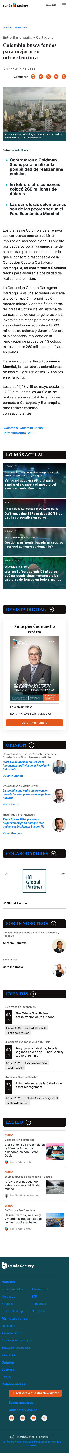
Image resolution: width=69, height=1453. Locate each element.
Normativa (38, 1311)
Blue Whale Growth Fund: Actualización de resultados (34, 1015)
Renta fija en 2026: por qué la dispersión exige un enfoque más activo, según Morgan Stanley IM (23, 823)
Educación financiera (16, 1347)
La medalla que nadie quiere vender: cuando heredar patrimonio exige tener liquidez (27, 794)
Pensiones (39, 1304)
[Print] (56, 76)
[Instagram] (22, 1418)
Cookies (31, 1445)
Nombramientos (12, 1289)
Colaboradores (27, 853)
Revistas (9, 1355)
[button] (32, 1437)
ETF (34, 1296)
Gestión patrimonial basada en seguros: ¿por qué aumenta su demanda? (34, 544)
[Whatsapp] (64, 76)
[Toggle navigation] (64, 4)
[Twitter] (48, 76)
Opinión (16, 745)
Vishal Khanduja (12, 833)
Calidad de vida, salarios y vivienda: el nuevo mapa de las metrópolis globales (24, 1218)
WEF (31, 433)
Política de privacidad (47, 1441)
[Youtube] (33, 1418)
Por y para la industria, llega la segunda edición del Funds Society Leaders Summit (39, 1051)
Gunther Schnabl (13, 775)
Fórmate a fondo (15, 1318)
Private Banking (12, 1311)
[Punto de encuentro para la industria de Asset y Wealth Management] (15, 5)
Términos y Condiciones (17, 1441)
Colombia (11, 428)
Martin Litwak (11, 804)
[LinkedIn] (33, 76)
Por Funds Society (20, 1161)
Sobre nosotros (27, 923)
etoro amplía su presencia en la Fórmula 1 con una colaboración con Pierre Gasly (25, 1150)
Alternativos (40, 1289)
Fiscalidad (8, 1326)
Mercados (8, 1296)
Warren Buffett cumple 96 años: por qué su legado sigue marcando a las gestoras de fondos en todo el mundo (33, 575)
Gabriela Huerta (20, 149)
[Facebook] (41, 76)
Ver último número (34, 723)
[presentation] (6, 873)
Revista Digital (26, 609)
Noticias (8, 1282)
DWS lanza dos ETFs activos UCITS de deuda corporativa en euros (33, 515)
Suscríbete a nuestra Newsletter (35, 1393)
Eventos (17, 993)
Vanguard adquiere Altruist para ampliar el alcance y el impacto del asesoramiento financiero (30, 484)
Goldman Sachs (31, 428)
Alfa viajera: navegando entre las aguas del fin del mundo (22, 1185)
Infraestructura (15, 433)
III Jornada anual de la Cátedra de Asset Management (38, 1085)
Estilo (14, 1122)
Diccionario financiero (16, 1340)
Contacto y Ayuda (23, 1410)
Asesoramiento (12, 1333)
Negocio (7, 1304)
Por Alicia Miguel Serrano (24, 1195)
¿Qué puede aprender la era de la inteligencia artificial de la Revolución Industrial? (26, 765)
